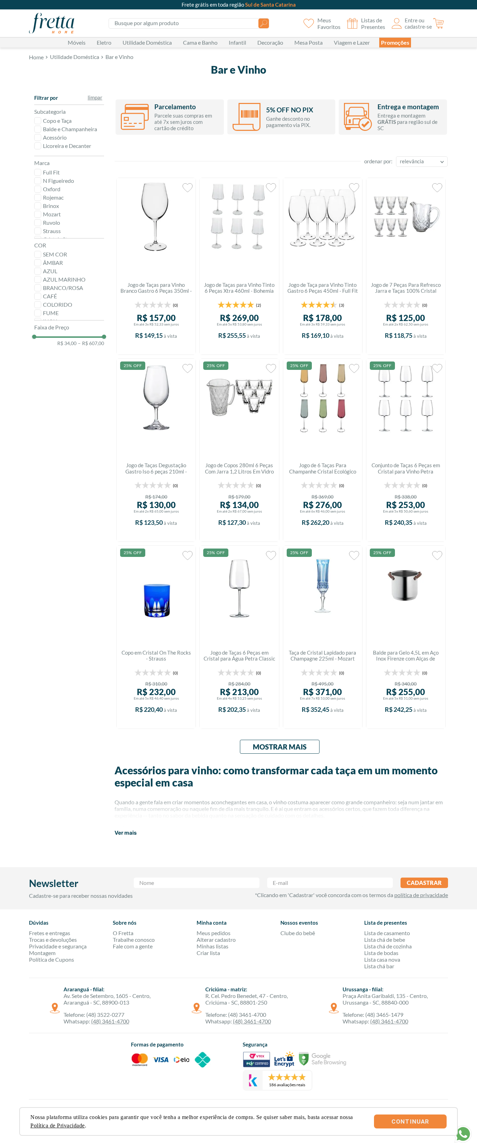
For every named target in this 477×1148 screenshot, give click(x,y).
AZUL (50, 271)
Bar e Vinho (119, 57)
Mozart (52, 214)
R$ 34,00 (66, 343)
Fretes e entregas (49, 933)
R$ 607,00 (91, 343)
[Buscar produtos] (263, 23)
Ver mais (126, 833)
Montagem (42, 952)
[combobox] (189, 23)
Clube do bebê (297, 933)
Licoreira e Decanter (67, 145)
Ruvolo (51, 222)
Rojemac (53, 197)
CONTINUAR (410, 1121)
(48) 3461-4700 (110, 1021)
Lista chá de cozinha (388, 946)
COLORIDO (57, 304)
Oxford (51, 189)
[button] (69, 98)
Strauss (52, 231)
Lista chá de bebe (384, 939)
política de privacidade (421, 895)
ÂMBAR (53, 262)
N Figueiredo (58, 180)
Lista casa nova (382, 959)
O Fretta (123, 933)
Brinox (51, 205)
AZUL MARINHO (64, 279)
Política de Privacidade (57, 1125)
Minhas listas (212, 946)
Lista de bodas (381, 952)
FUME (51, 313)
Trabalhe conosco (134, 939)
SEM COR (55, 254)
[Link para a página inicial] (36, 57)
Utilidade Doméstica (74, 57)
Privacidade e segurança (58, 946)
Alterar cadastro (216, 939)
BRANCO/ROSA (63, 287)
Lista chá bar (379, 966)
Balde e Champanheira (70, 129)
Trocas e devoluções (53, 939)
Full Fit (51, 172)
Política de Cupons (51, 959)
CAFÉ (50, 296)
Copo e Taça (57, 120)
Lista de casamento (387, 933)
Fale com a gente (133, 946)
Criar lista (208, 952)
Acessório (55, 137)
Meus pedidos (213, 933)
